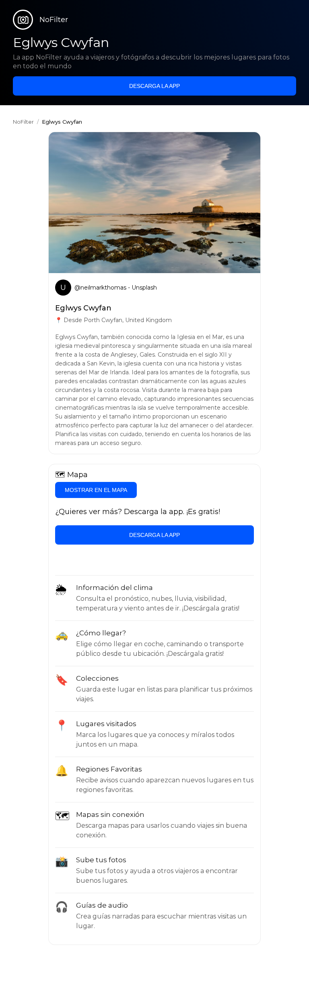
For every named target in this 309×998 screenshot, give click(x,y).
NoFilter (23, 121)
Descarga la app (154, 86)
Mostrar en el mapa (96, 490)
